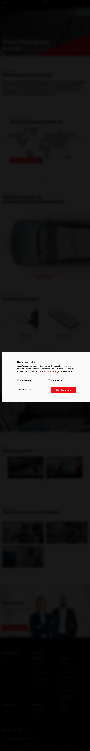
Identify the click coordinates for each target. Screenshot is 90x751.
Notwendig (25, 380)
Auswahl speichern (24, 389)
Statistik (54, 380)
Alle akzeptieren (63, 390)
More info (20, 374)
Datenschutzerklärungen (49, 371)
